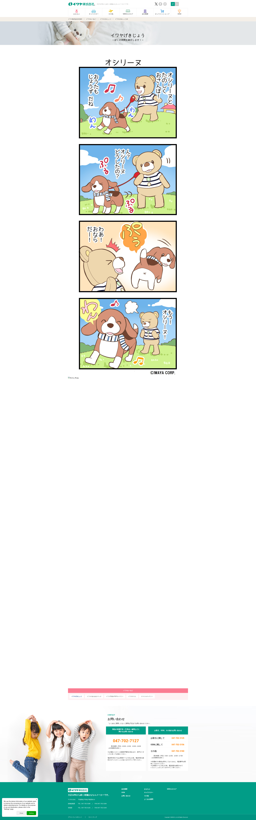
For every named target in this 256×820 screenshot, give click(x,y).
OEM (179, 14)
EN (177, 4)
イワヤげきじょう (77, 696)
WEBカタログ (128, 14)
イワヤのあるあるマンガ (94, 696)
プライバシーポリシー (75, 817)
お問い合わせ (125, 796)
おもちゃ (76, 14)
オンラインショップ (162, 14)
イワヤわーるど (128, 690)
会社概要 (145, 14)
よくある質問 (148, 799)
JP (173, 4)
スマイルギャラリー (147, 696)
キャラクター (93, 14)
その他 (110, 14)
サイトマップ (92, 817)
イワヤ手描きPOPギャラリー (114, 696)
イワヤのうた (132, 696)
